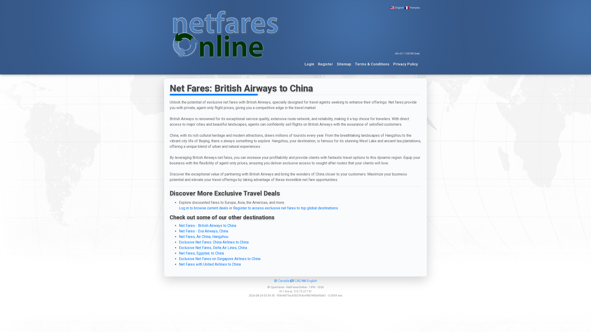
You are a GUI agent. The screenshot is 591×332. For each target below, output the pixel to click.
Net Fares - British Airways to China (207, 225)
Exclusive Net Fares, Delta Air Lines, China (213, 248)
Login (309, 64)
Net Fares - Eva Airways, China (203, 231)
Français (415, 7)
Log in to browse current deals (203, 208)
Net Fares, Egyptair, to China (201, 253)
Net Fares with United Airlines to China (210, 264)
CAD (297, 281)
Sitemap (344, 64)
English (399, 7)
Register (325, 64)
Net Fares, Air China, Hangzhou (203, 236)
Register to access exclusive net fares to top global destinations (285, 208)
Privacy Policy (405, 64)
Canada (283, 281)
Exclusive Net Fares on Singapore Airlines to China (219, 259)
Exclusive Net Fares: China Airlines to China (214, 242)
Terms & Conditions (372, 64)
